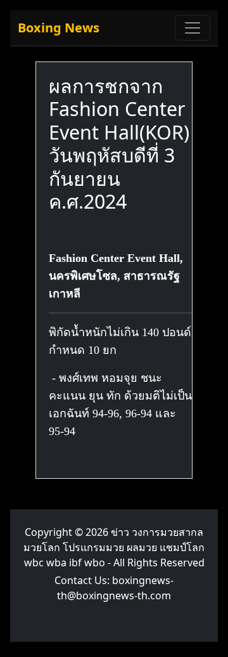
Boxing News (58, 27)
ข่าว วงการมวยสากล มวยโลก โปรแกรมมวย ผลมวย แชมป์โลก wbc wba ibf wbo (114, 547)
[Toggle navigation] (192, 28)
